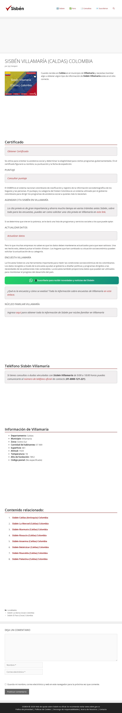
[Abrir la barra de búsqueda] (113, 8)
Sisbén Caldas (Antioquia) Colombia (30, 517)
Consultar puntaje (17, 178)
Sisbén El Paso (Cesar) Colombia (20, 615)
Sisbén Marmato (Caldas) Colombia (30, 529)
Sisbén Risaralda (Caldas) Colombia (30, 553)
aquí (18, 312)
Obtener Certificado (17, 151)
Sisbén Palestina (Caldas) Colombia (30, 559)
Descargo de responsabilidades (66, 709)
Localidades (12, 610)
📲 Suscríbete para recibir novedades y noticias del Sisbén (64, 280)
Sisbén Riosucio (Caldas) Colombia (29, 535)
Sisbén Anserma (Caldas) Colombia (29, 541)
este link (101, 212)
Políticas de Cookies (43, 709)
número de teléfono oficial (38, 379)
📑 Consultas (86, 8)
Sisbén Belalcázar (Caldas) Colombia (30, 547)
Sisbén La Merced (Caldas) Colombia (30, 523)
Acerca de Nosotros (89, 709)
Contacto (103, 709)
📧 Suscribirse (102, 8)
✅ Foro (72, 8)
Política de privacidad (24, 709)
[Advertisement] (61, 36)
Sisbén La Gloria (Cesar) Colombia (20, 613)
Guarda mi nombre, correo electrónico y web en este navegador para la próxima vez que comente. (53, 684)
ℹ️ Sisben (60, 8)
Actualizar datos (16, 235)
